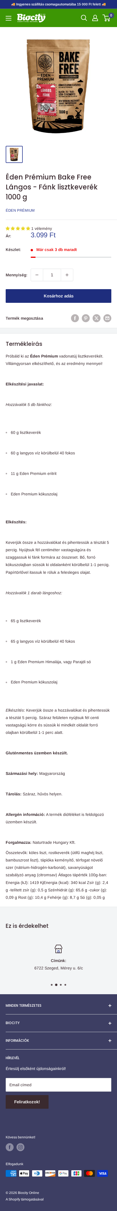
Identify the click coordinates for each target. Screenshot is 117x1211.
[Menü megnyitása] (8, 18)
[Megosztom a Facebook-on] (75, 318)
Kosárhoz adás (59, 295)
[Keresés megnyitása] (84, 18)
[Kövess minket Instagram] (20, 1147)
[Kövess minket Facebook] (10, 1147)
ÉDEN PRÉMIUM (20, 210)
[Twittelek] (97, 318)
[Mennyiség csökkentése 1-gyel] (37, 275)
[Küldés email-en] (107, 318)
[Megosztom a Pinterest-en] (86, 318)
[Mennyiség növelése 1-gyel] (67, 275)
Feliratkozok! (27, 1101)
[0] (106, 18)
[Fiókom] (95, 18)
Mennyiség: (16, 275)
